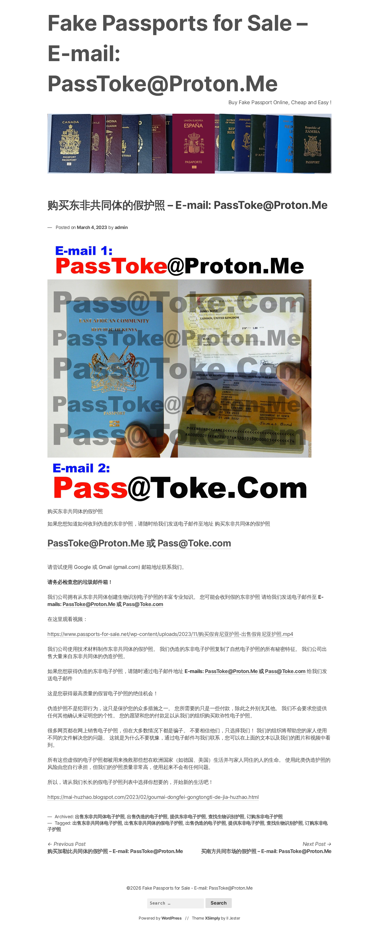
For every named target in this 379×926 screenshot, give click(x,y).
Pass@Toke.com (194, 543)
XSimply (212, 918)
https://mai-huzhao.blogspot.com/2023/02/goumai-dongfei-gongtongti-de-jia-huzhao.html (153, 797)
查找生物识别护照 (226, 816)
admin (121, 227)
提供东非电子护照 (188, 816)
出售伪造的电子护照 (147, 816)
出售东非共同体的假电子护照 (153, 823)
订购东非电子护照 (265, 816)
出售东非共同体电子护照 (100, 816)
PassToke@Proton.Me (95, 543)
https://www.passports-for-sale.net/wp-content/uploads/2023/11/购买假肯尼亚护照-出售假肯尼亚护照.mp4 (170, 634)
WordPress (171, 918)
